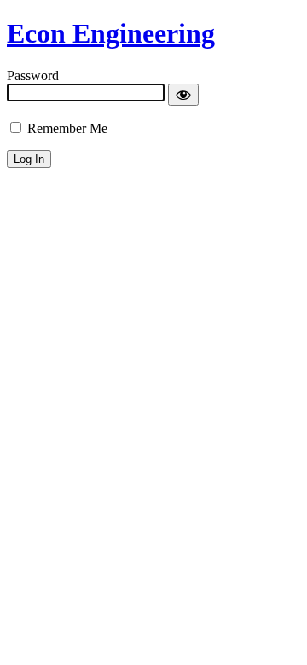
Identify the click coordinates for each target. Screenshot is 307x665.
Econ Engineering (111, 33)
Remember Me (65, 128)
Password (33, 75)
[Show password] (183, 95)
